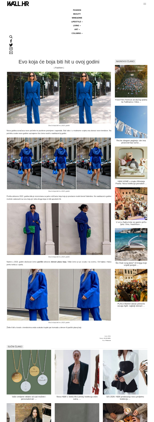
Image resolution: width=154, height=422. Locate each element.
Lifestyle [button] (76, 22)
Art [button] (76, 29)
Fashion (77, 10)
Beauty (77, 14)
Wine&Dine (77, 18)
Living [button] (76, 26)
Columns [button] (76, 33)
